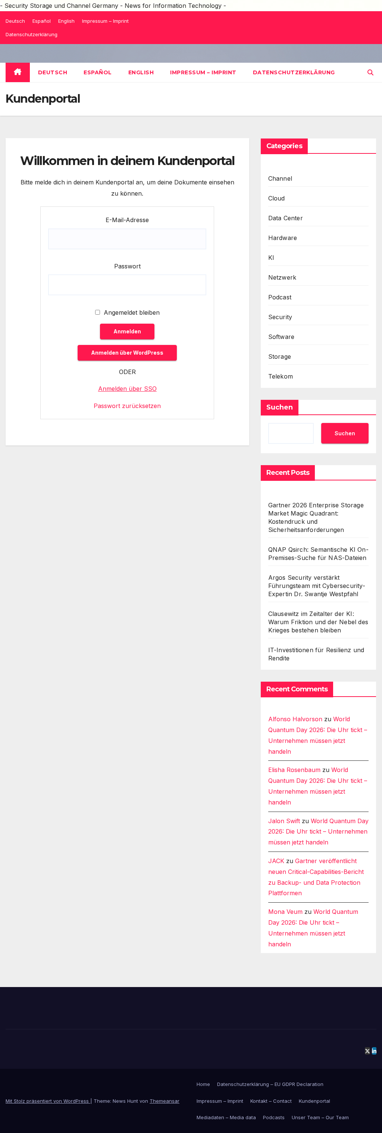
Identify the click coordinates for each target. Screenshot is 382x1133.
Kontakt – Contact (271, 1101)
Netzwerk (282, 277)
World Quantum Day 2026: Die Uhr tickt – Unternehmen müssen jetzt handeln (318, 831)
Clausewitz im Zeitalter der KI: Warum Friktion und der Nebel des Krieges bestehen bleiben (318, 622)
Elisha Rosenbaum (294, 770)
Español (41, 21)
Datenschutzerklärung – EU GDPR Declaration (270, 1084)
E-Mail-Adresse (127, 220)
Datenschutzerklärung (31, 34)
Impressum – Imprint (105, 21)
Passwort (127, 266)
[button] (370, 72)
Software (281, 336)
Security (280, 317)
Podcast (279, 297)
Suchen (279, 407)
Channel (280, 178)
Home (203, 1084)
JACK (276, 861)
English (66, 21)
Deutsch (15, 21)
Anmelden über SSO (127, 388)
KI (271, 257)
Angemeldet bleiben (131, 312)
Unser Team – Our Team (320, 1117)
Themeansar (164, 1101)
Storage (279, 356)
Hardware (282, 238)
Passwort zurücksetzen (127, 406)
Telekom (280, 376)
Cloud (276, 198)
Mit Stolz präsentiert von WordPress (48, 1101)
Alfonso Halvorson (295, 719)
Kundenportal (314, 1101)
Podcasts (274, 1117)
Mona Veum (285, 911)
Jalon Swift (284, 821)
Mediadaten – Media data (226, 1117)
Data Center (285, 218)
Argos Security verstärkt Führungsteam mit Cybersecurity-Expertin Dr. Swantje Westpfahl (316, 586)
